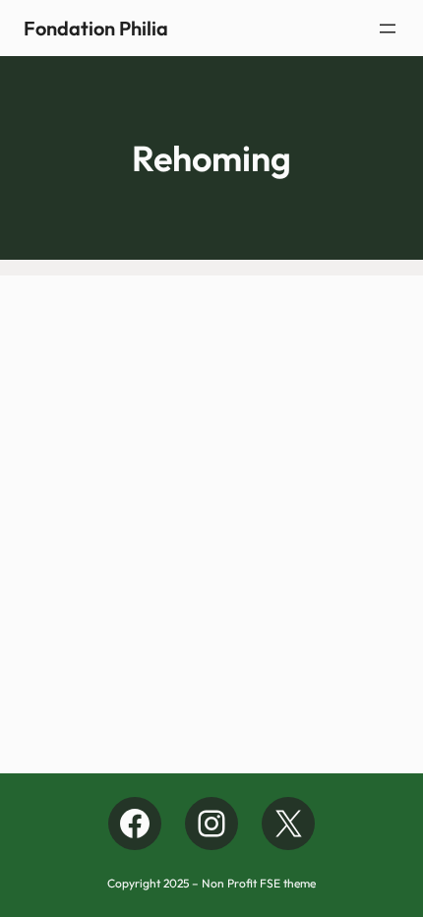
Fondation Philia (96, 28)
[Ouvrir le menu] (387, 28)
